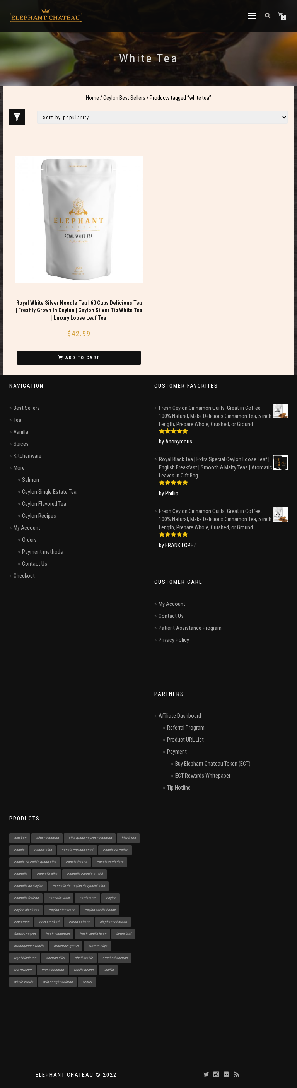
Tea (17, 420)
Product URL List (185, 740)
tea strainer (23, 970)
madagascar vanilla (29, 946)
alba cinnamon (47, 838)
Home (92, 98)
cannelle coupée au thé (85, 874)
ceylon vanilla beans (100, 910)
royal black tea (25, 958)
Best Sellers (27, 408)
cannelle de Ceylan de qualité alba (79, 886)
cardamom (87, 898)
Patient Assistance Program (190, 628)
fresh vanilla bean (92, 934)
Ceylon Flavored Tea (44, 504)
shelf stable (84, 958)
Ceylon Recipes (39, 516)
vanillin (108, 970)
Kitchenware (27, 456)
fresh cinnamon (57, 934)
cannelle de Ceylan (28, 886)
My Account (27, 528)
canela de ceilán (115, 850)
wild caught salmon (58, 982)
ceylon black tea (26, 910)
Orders (29, 540)
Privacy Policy (174, 640)
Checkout (24, 576)
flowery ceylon (25, 934)
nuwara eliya (97, 946)
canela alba (43, 850)
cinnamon (21, 922)
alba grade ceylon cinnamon (90, 838)
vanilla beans (83, 970)
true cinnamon (52, 970)
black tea (128, 838)
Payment (177, 752)
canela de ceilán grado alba (35, 862)
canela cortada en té (77, 850)
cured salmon (79, 922)
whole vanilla (23, 982)
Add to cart (82, 357)
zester (87, 982)
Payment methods (42, 552)
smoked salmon (115, 958)
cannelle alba (47, 874)
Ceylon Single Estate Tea (49, 492)
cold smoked (49, 922)
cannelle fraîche (26, 898)
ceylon (111, 898)
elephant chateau (113, 922)
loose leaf (123, 934)
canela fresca (76, 862)
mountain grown (66, 946)
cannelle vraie (59, 898)
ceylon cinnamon (62, 910)
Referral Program (186, 728)
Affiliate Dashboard (180, 716)
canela (19, 850)
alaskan (20, 838)
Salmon (30, 480)
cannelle (20, 874)
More (19, 468)
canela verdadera (110, 862)
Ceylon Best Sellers (124, 98)
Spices (21, 444)
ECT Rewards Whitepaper (202, 776)
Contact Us (34, 564)
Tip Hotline (179, 787)
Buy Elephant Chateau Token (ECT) (213, 764)
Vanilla (21, 432)
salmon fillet (55, 958)
